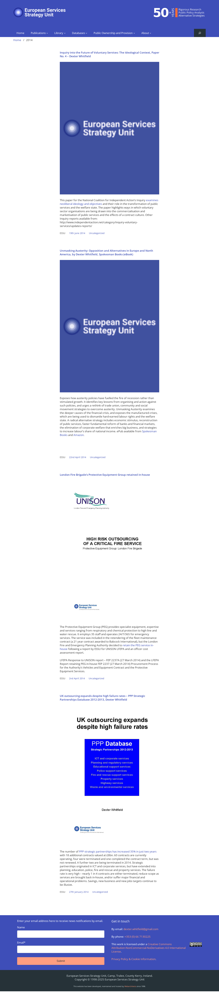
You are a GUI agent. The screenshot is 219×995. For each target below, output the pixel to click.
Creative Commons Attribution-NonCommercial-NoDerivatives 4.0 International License (148, 947)
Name (21, 927)
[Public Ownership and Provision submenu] (134, 33)
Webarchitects (130, 986)
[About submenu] (150, 33)
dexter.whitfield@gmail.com (140, 929)
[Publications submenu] (47, 33)
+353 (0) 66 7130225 (138, 936)
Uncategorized (97, 233)
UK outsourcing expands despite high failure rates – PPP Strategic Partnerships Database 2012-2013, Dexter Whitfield (102, 697)
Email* (21, 942)
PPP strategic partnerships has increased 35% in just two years (117, 851)
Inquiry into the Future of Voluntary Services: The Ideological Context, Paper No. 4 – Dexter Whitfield (109, 54)
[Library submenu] (65, 33)
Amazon (78, 435)
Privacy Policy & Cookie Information (133, 959)
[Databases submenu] (86, 33)
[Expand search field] (200, 33)
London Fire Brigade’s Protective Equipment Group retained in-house (105, 475)
